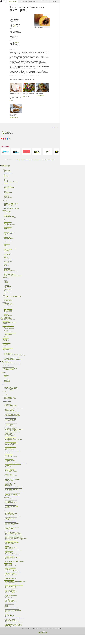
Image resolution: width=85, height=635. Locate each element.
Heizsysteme (6, 193)
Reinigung (4, 346)
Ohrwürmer (7, 287)
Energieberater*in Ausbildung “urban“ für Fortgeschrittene (15, 355)
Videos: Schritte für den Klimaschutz (11, 271)
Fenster (5, 191)
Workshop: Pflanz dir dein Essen (11, 559)
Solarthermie (6, 196)
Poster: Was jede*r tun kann (10, 440)
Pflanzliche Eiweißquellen (9, 238)
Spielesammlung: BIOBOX (10, 524)
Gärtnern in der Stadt (8, 249)
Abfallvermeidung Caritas (10, 582)
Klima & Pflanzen (7, 269)
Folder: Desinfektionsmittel (10, 418)
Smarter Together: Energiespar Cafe (12, 525)
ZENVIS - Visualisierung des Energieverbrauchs (14, 561)
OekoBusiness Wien (6, 343)
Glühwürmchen (8, 283)
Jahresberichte (7, 380)
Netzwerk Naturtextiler (9, 604)
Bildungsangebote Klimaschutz (11, 513)
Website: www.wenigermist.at (11, 547)
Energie (4, 210)
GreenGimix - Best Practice (10, 333)
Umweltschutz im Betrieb (9, 580)
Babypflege (6, 257)
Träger (5, 377)
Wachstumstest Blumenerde (10, 578)
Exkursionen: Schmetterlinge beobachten (13, 515)
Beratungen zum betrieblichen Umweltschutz (14, 585)
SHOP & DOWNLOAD (5, 317)
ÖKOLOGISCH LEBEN (5, 166)
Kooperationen (7, 379)
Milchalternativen (7, 234)
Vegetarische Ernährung (8, 241)
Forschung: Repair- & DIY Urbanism (12, 570)
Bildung (5, 510)
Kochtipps (6, 229)
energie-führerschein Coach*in (11, 502)
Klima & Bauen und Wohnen (9, 270)
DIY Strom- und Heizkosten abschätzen (11, 208)
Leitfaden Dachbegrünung (10, 425)
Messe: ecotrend (8, 433)
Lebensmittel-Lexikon (8, 233)
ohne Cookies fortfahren (42, 632)
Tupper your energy (9, 490)
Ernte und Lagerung (8, 222)
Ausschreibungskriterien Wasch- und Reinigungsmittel (15, 581)
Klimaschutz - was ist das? (9, 273)
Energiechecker (8, 461)
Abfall (4, 169)
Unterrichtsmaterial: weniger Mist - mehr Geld (14, 539)
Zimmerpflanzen (7, 254)
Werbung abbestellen (8, 315)
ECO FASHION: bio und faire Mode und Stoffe (12, 296)
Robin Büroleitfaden (9, 612)
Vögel (5, 293)
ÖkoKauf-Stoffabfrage (9, 328)
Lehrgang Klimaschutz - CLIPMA (11, 506)
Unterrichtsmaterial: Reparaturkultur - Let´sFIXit (14, 537)
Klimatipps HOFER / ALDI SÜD (11, 471)
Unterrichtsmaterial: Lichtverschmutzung (13, 533)
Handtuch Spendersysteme (10, 597)
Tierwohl (4, 302)
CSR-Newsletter (6, 338)
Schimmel (6, 314)
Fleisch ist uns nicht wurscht (9, 224)
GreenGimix (6, 330)
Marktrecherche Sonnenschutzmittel (12, 432)
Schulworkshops (6, 365)
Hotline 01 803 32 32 (9, 454)
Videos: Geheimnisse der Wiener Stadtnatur (12, 363)
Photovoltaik (6, 195)
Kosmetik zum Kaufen (8, 261)
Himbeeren (16, 42)
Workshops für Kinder (9, 556)
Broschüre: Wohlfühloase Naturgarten (12, 411)
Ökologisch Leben (12, 1)
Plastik (5, 179)
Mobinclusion (7, 476)
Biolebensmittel (7, 220)
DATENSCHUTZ (28, 159)
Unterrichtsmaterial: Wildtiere (11, 541)
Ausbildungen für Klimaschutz (9, 274)
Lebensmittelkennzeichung (9, 232)
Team (4, 384)
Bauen (4, 184)
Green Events (5, 344)
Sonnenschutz (6, 262)
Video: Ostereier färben (9, 444)
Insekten (5, 280)
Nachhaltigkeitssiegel (9, 602)
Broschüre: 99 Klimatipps (10, 413)
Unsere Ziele (6, 375)
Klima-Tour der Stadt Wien (10, 520)
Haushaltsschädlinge (8, 310)
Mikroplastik (6, 176)
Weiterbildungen (6, 351)
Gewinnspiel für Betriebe (10, 389)
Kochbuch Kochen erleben (10, 420)
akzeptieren (42, 631)
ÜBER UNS (3, 372)
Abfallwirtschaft (6, 321)
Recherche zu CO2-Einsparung (11, 574)
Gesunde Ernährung (8, 227)
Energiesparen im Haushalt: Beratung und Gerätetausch (16, 462)
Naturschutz (5, 277)
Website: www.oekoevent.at (10, 447)
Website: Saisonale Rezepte (10, 449)
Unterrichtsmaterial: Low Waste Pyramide (13, 534)
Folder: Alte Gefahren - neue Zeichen (12, 414)
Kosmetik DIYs (6, 258)
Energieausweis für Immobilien (10, 213)
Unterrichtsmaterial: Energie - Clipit (12, 532)
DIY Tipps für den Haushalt (9, 206)
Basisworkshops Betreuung (10, 583)
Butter (14, 26)
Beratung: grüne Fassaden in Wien (11, 457)
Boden (5, 245)
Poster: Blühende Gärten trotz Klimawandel (13, 439)
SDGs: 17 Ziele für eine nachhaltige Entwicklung (13, 275)
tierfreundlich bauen (8, 292)
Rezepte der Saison (14, 4)
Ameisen (6, 281)
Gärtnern (4, 242)
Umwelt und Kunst (8, 530)
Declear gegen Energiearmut (10, 566)
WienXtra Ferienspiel (9, 551)
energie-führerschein (9, 501)
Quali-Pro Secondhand (9, 611)
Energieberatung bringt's (10, 460)
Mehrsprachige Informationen (8, 370)
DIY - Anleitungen (6, 200)
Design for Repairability (9, 514)
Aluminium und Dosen (8, 172)
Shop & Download (23, 1)
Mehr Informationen (42, 633)
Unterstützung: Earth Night (10, 483)
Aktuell (4, 167)
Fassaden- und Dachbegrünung (10, 247)
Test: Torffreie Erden (9, 576)
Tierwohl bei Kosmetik (8, 305)
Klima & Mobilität (7, 268)
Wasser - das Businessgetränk (11, 626)
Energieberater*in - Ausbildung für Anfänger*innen (13, 354)
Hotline (5, 392)
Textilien (4, 295)
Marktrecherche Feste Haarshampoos (12, 430)
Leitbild (5, 376)
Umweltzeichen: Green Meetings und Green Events (15, 617)
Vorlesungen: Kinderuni (9, 544)
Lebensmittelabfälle (8, 230)
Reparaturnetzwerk (9, 484)
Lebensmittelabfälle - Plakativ (11, 475)
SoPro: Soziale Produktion (10, 615)
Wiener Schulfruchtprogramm (11, 553)
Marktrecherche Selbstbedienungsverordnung (14, 429)
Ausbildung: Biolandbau (9, 498)
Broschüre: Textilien (9, 409)
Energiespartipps (7, 211)
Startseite (18, 159)
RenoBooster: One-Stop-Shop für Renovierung (14, 486)
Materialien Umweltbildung (8, 362)
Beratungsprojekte (7, 452)
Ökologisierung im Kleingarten (11, 481)
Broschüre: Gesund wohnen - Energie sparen (14, 408)
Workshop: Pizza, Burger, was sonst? (12, 554)
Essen (4, 219)
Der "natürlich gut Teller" (10, 592)
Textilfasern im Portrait (8, 300)
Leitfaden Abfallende (9, 424)
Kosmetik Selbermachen (8, 259)
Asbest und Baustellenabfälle (9, 187)
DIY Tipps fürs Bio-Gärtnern (9, 205)
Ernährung (5, 339)
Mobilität (4, 341)
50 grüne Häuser (8, 564)
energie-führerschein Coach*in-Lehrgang (12, 357)
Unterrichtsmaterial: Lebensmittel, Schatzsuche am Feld (16, 538)
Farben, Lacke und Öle (8, 309)
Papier (5, 178)
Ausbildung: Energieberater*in (11, 500)
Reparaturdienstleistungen (8, 348)
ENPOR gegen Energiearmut (10, 568)
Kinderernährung (7, 228)
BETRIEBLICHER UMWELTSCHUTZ (8, 319)
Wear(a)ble (7, 546)
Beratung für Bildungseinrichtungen (10, 368)
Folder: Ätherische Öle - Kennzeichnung (12, 415)
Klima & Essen (6, 265)
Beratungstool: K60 (9, 459)
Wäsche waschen (7, 299)
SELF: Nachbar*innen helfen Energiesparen (13, 488)
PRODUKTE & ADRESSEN (6, 318)
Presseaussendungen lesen (9, 397)
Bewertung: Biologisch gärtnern (11, 588)
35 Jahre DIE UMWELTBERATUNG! (10, 387)
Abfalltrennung (7, 170)
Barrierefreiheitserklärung (37, 159)
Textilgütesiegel (7, 297)
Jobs (47, 159)
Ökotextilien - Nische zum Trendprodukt (13, 610)
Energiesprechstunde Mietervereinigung (13, 464)
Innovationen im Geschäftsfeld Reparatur (13, 571)
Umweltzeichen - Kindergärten (11, 620)
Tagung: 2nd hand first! (9, 528)
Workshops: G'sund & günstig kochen (12, 557)
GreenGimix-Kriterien (9, 331)
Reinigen (5, 312)
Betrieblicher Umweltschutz (44, 1)
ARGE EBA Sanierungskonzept (11, 456)
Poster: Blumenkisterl (9, 438)
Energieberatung (7, 212)
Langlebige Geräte (8, 474)
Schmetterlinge (8, 286)
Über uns (54, 1)
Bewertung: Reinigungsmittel (11, 591)
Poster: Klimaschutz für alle (10, 442)
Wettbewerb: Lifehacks (9, 548)
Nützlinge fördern (7, 251)
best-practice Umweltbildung (8, 369)
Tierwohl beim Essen (8, 303)
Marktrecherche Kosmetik (10, 428)
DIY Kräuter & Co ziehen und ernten (11, 203)
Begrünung (5, 323)
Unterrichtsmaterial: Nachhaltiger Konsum (13, 536)
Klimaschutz (5, 264)
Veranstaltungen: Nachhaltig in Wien (12, 542)
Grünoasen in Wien (8, 466)
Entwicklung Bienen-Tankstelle (11, 517)
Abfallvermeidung (7, 171)
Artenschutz (6, 278)
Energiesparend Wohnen (10, 569)
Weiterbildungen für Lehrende (8, 367)
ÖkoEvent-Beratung (9, 480)
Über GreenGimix (8, 334)
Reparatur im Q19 (8, 485)
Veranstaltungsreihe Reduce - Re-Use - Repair (14, 491)
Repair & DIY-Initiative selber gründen (11, 181)
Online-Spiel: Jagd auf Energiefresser (12, 523)
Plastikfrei (6, 180)
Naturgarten (6, 250)
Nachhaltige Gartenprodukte (10, 601)
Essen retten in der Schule (10, 518)
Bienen (6, 282)
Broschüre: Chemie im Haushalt (11, 405)
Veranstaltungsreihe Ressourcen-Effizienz (13, 624)
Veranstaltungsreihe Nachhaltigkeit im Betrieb (13, 359)
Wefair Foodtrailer (8, 552)
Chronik (4, 385)
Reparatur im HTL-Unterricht (10, 522)
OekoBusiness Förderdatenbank (11, 607)
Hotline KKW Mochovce (9, 470)
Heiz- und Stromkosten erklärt (10, 217)
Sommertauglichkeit (8, 197)
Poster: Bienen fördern (9, 435)
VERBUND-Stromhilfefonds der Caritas (12, 493)
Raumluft (4, 345)
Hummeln (7, 285)
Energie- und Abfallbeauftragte (11, 595)
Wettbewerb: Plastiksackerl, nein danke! (13, 450)
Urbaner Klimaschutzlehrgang (11, 508)
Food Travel (7, 519)
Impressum (23, 159)
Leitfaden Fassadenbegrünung (11, 426)
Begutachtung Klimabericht (10, 565)
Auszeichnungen (7, 381)
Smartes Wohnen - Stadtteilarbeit (11, 489)
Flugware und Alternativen (9, 225)
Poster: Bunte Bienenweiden (10, 437)
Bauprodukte (6, 188)
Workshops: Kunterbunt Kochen (11, 558)
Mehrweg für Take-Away (10, 599)
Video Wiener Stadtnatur (10, 543)
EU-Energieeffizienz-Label (9, 216)
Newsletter (6, 394)
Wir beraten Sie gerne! (5, 165)
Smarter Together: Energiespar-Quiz (12, 527)
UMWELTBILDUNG (5, 361)
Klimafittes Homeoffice (8, 311)
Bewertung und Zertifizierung (8, 326)
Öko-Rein (5, 327)
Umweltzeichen (6, 349)
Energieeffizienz (6, 340)
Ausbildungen (6, 497)
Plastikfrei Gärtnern (8, 253)
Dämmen (5, 189)
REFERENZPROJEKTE (7, 401)
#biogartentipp (7, 244)
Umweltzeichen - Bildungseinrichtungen (13, 616)
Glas (5, 174)
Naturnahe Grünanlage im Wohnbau (12, 478)
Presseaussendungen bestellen (10, 398)
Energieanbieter (7, 215)
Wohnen (4, 307)
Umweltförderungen (6, 350)
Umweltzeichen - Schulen (10, 619)
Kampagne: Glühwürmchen (10, 419)
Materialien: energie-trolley (10, 503)
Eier (13, 20)
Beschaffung (5, 324)
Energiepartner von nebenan (10, 505)
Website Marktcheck (9, 448)
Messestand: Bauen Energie (10, 434)
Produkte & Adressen (33, 1)
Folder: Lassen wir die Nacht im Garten (12, 416)
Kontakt (53, 159)
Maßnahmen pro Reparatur (10, 573)
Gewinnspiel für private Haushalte (11, 388)
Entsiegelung (6, 246)
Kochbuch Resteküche (9, 421)
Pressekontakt (7, 399)
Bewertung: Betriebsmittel (10, 587)
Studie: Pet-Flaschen (9, 575)
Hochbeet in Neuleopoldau (10, 469)
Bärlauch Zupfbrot (39, 93)
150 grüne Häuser (8, 455)
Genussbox (7, 596)
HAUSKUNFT (7, 467)
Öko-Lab (6, 605)
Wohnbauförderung (7, 198)
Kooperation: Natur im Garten (11, 423)
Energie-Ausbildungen (8, 353)
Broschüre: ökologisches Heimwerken (12, 406)
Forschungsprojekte (8, 563)
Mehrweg (6, 175)
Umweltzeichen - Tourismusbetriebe (12, 621)
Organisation (5, 374)
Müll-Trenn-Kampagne (9, 600)
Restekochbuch (8, 614)
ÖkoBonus (7, 606)
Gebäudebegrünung (8, 192)
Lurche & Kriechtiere (8, 289)
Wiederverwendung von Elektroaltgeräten (13, 625)
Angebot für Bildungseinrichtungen (9, 322)
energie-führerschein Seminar (10, 358)
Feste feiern (6, 223)
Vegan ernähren (7, 239)
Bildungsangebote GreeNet (10, 512)
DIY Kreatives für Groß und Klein (10, 204)
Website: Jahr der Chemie (10, 445)
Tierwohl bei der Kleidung (9, 304)
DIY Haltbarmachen (7, 201)
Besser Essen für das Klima (10, 586)
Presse (49, 159)
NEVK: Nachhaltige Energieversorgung (12, 479)
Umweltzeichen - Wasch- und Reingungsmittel (14, 622)
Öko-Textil (6, 336)
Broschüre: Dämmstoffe (9, 410)
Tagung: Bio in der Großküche (11, 529)
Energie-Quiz (7, 465)
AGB (44, 159)
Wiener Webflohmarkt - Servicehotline (12, 495)
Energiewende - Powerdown (10, 594)
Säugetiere (6, 290)
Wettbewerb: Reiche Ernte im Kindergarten (13, 549)
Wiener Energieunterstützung (11, 494)
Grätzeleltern (7, 507)
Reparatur (6, 183)
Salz (15, 25)
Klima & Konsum (7, 266)
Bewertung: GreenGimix (10, 590)
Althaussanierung (7, 186)
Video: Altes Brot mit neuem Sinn (11, 443)
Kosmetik (4, 256)
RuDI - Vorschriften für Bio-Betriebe (12, 609)
